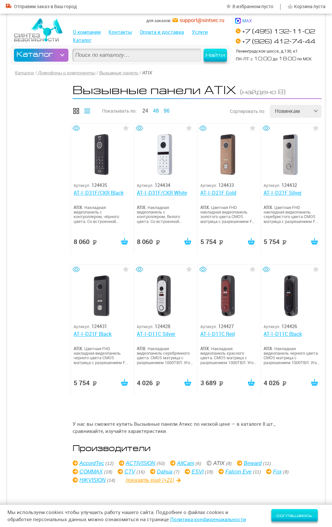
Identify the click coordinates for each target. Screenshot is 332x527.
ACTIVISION (140, 463)
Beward (253, 463)
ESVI (198, 471)
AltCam (185, 463)
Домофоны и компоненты (66, 72)
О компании (87, 32)
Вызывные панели (118, 72)
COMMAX (91, 471)
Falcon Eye (238, 471)
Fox (277, 471)
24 (145, 111)
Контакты (120, 32)
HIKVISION (92, 480)
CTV (129, 471)
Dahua (164, 471)
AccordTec (91, 463)
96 (167, 111)
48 (156, 111)
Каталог (82, 40)
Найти (215, 55)
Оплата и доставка (162, 32)
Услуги (200, 32)
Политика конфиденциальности (208, 519)
